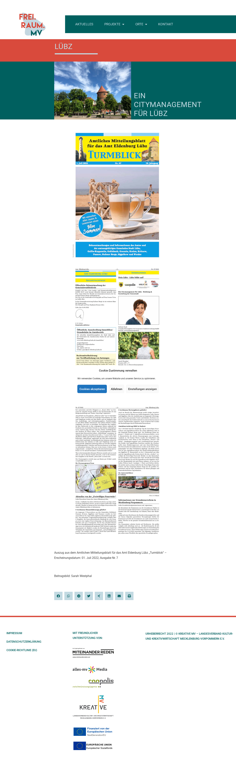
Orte (139, 24)
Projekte (112, 24)
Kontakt (165, 24)
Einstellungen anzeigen (142, 389)
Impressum (14, 633)
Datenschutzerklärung (23, 641)
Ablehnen (116, 389)
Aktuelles (84, 24)
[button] (58, 596)
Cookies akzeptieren (92, 389)
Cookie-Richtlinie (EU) (21, 650)
